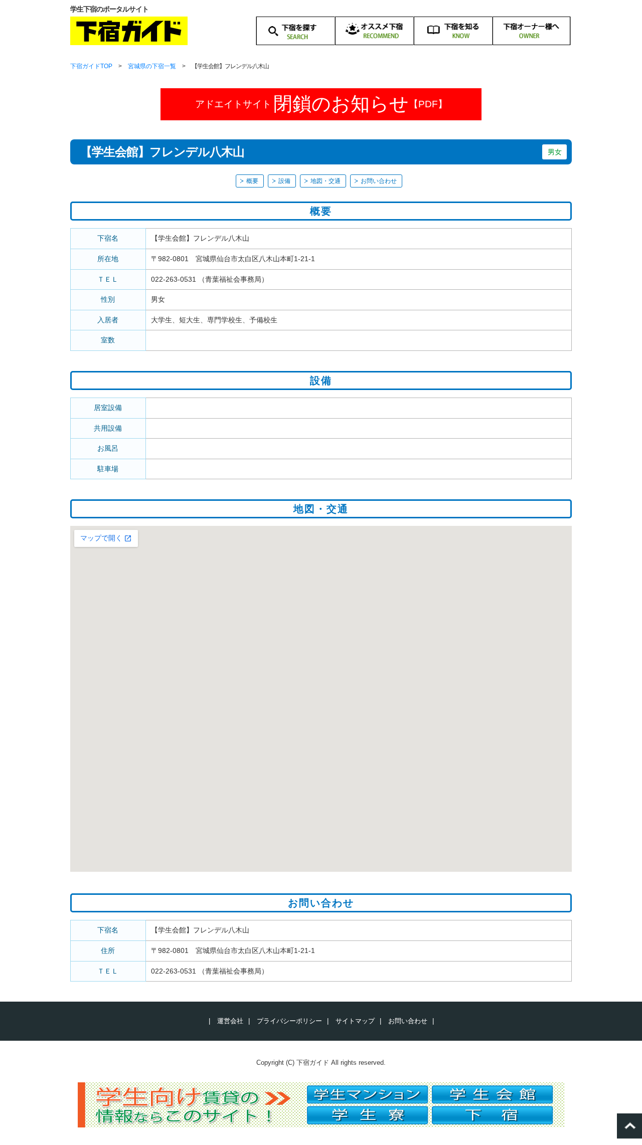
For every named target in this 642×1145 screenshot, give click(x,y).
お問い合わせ (379, 180)
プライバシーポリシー (289, 1021)
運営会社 (230, 1021)
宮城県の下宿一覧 (152, 66)
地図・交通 (325, 180)
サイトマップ (355, 1021)
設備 (284, 180)
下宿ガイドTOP (91, 66)
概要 (252, 180)
